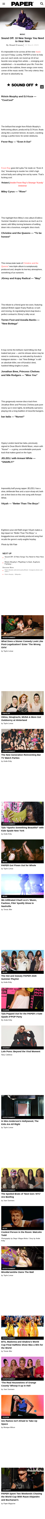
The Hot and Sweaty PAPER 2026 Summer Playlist (18, 977)
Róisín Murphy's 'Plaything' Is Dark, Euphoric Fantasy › (22, 563)
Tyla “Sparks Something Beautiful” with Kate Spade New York (22, 829)
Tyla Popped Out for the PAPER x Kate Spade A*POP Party (21, 1015)
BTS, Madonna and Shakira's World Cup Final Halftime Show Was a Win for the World (22, 1345)
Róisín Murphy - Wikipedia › (13, 574)
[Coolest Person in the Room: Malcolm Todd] (22, 1216)
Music (22, 34)
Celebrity (6, 1490)
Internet (6, 1048)
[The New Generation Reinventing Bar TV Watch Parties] (22, 739)
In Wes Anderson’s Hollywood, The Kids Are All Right (19, 1122)
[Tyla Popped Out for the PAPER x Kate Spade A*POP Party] (22, 998)
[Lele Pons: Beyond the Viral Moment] (22, 1036)
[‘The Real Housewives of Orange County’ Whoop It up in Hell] (22, 1367)
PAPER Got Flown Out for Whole (18, 865)
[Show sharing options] (42, 87)
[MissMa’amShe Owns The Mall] (22, 1256)
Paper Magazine (9, 1503)
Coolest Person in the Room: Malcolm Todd (21, 1233)
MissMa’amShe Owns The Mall (17, 1272)
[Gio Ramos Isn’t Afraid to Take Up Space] (22, 1405)
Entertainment (8, 637)
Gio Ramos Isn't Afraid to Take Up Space (19, 1422)
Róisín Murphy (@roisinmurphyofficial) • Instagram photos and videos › (23, 570)
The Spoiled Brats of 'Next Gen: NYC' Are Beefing (21, 1195)
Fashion (5, 1010)
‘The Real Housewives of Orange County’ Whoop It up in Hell (18, 1384)
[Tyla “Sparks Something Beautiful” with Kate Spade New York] (22, 812)
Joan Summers (9, 1200)
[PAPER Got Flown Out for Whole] (22, 849)
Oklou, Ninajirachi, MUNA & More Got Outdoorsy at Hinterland (21, 718)
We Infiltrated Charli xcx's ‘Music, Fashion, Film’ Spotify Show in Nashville (19, 903)
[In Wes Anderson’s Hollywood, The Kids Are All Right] (22, 1105)
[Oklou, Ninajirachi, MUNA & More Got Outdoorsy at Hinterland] (22, 701)
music (38, 52)
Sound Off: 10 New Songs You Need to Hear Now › (24, 558)
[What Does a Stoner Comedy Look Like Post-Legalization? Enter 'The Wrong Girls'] (22, 625)
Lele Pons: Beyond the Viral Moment (20, 1051)
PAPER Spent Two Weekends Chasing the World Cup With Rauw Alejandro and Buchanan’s (21, 1496)
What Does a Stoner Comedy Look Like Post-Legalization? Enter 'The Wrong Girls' (22, 644)
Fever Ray (5, 168)
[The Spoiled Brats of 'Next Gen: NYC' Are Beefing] (22, 1178)
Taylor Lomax (8, 651)
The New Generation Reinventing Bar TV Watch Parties (21, 756)
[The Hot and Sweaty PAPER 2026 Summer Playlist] (22, 960)
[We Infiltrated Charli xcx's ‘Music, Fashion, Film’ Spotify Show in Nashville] (22, 884)
